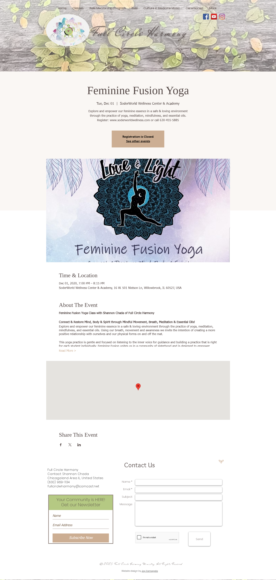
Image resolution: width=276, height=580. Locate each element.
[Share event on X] (70, 444)
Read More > (67, 350)
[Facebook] (206, 17)
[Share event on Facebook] (61, 444)
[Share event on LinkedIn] (79, 444)
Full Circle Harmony (139, 32)
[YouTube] (214, 17)
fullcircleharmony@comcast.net (73, 486)
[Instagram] (222, 17)
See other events (138, 141)
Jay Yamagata (150, 570)
